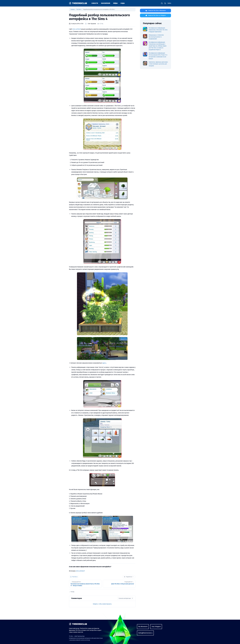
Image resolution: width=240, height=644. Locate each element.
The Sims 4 (79, 9)
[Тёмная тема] (165, 3)
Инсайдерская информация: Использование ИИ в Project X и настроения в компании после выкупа (158, 55)
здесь (104, 363)
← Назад (71, 592)
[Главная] (78, 3)
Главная (72, 9)
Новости (95, 3)
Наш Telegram (156, 626)
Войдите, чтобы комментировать (102, 604)
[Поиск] (162, 3)
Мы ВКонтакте (142, 626)
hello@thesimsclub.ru (145, 633)
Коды (123, 3)
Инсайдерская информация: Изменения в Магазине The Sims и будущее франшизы (158, 29)
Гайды (115, 3)
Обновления (105, 3)
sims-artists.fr (80, 571)
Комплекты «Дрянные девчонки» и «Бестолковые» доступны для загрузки (158, 64)
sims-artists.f (76, 29)
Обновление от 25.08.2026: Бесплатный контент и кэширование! (156, 37)
